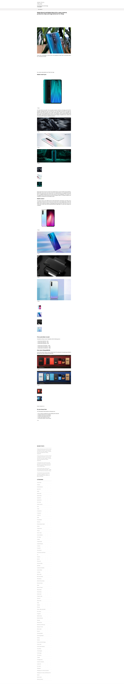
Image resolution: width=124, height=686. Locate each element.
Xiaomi (38, 674)
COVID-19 (39, 515)
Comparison (39, 510)
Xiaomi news (39, 677)
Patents (38, 604)
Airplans (38, 484)
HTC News (39, 537)
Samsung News (40, 633)
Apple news (39, 493)
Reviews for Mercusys (41, 624)
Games (38, 526)
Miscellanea (39, 578)
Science (38, 639)
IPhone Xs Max (39, 563)
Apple (38, 491)
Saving (38, 637)
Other (38, 602)
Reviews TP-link (40, 626)
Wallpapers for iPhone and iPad (43, 670)
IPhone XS (39, 561)
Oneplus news (39, 596)
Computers (39, 513)
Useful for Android (40, 661)
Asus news (39, 502)
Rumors (38, 631)
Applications (39, 500)
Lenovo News (39, 570)
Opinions (38, 598)
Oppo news (39, 600)
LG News (38, 572)
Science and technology (41, 642)
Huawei (38, 539)
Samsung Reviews (40, 635)
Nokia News (39, 591)
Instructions (39, 550)
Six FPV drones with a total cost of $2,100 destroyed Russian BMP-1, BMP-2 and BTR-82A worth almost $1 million (44, 469)
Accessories (39, 482)
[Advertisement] (45, 21)
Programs (39, 613)
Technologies (39, 650)
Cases (38, 508)
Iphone (38, 559)
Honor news (39, 532)
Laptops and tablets (40, 567)
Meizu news (39, 574)
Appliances (39, 497)
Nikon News (39, 589)
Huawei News (39, 541)
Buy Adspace (40, 9)
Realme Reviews (40, 618)
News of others (40, 587)
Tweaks (38, 657)
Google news (39, 528)
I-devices (38, 545)
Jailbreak (38, 565)
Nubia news (39, 594)
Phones (38, 607)
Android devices (40, 486)
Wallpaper (39, 668)
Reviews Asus (39, 622)
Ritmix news (39, 629)
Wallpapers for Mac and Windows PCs (44, 672)
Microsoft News (40, 576)
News (38, 585)
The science (39, 655)
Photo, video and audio (41, 609)
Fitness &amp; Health (41, 524)
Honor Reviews (40, 535)
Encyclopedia (39, 519)
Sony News (39, 648)
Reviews (38, 620)
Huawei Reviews (40, 543)
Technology (39, 653)
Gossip (38, 530)
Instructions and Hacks (41, 552)
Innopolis (38, 548)
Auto (38, 506)
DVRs (38, 517)
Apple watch (39, 495)
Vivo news (39, 666)
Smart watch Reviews (41, 646)
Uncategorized (39, 659)
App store (39, 489)
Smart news (39, 644)
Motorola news (40, 583)
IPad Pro (38, 556)
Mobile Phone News (40, 580)
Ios (37, 554)
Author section (39, 504)
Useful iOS (39, 664)
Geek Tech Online (40, 3)
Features (38, 521)
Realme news (39, 615)
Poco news (39, 611)
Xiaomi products (40, 679)
